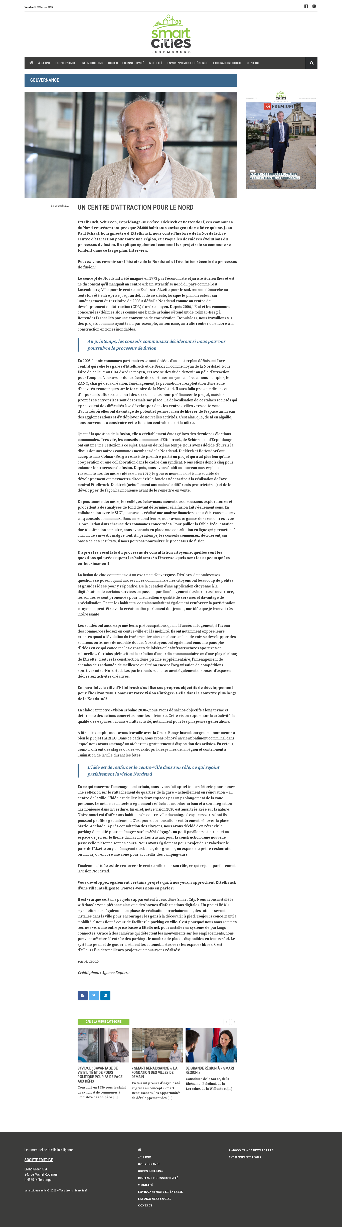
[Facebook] (305, 6)
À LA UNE (44, 63)
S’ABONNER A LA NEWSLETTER (251, 1150)
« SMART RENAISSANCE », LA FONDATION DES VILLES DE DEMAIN (155, 1072)
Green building (92, 63)
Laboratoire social (227, 63)
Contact (253, 63)
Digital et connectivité (126, 63)
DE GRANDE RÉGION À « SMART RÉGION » (210, 1070)
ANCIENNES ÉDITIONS (245, 1157)
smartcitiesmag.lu (36, 1190)
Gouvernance (66, 63)
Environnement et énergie (187, 63)
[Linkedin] (313, 6)
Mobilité (155, 63)
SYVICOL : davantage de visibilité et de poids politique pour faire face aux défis (100, 1075)
